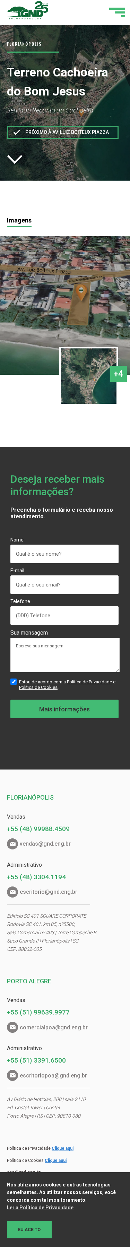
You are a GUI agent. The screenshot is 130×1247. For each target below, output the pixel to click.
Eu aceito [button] (29, 1229)
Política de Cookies (38, 687)
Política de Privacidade (89, 681)
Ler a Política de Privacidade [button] (40, 1207)
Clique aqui (62, 1148)
